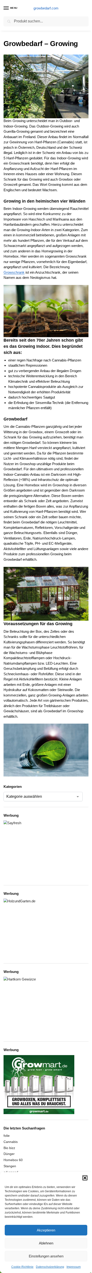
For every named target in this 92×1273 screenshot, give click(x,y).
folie (7, 1135)
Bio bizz (9, 1148)
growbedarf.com (46, 8)
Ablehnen (46, 1243)
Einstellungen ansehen (46, 1256)
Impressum (74, 1267)
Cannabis (11, 1142)
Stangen (10, 1166)
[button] (85, 1177)
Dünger (9, 1154)
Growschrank (14, 272)
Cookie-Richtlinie (22, 1267)
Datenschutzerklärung (50, 1267)
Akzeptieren (46, 1230)
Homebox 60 (13, 1160)
